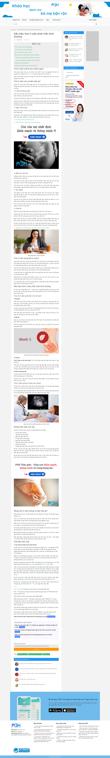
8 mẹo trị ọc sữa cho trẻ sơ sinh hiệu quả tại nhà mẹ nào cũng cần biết (44, 733)
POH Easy (22, 627)
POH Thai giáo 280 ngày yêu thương (88, 726)
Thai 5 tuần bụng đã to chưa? (23, 52)
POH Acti (17, 631)
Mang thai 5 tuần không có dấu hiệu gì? (26, 65)
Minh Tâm (20, 39)
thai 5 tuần (30, 74)
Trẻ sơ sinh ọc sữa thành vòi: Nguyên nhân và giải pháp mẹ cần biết (44, 737)
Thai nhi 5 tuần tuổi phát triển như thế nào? (27, 57)
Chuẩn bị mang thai (36, 20)
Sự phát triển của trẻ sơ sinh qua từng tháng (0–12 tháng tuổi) (65, 726)
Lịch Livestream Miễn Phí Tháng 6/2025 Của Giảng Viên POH (42, 740)
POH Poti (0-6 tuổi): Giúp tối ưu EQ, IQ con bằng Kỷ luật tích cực (88, 737)
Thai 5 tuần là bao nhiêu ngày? (23, 47)
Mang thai (46, 654)
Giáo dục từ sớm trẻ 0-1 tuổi (72, 76)
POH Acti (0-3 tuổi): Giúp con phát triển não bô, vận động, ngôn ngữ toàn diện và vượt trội (89, 733)
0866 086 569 (21, 729)
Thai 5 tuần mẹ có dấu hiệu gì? (23, 49)
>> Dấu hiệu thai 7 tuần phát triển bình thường (27, 122)
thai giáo (31, 564)
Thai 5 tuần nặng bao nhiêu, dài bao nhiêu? (27, 60)
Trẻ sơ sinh (56, 20)
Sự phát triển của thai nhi (35, 29)
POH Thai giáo (46, 564)
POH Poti (17, 636)
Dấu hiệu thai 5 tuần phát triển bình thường (27, 55)
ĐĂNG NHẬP (92, 20)
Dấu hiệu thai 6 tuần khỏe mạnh (25, 119)
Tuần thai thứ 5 (22, 654)
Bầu (47, 20)
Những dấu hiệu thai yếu (21, 63)
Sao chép (40, 649)
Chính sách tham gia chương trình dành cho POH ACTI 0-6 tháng (43, 730)
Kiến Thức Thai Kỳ (24, 29)
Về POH (24, 20)
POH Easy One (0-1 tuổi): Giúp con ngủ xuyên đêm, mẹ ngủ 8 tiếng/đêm (88, 728)
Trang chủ (16, 20)
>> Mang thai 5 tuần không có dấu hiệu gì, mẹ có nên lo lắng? (31, 228)
